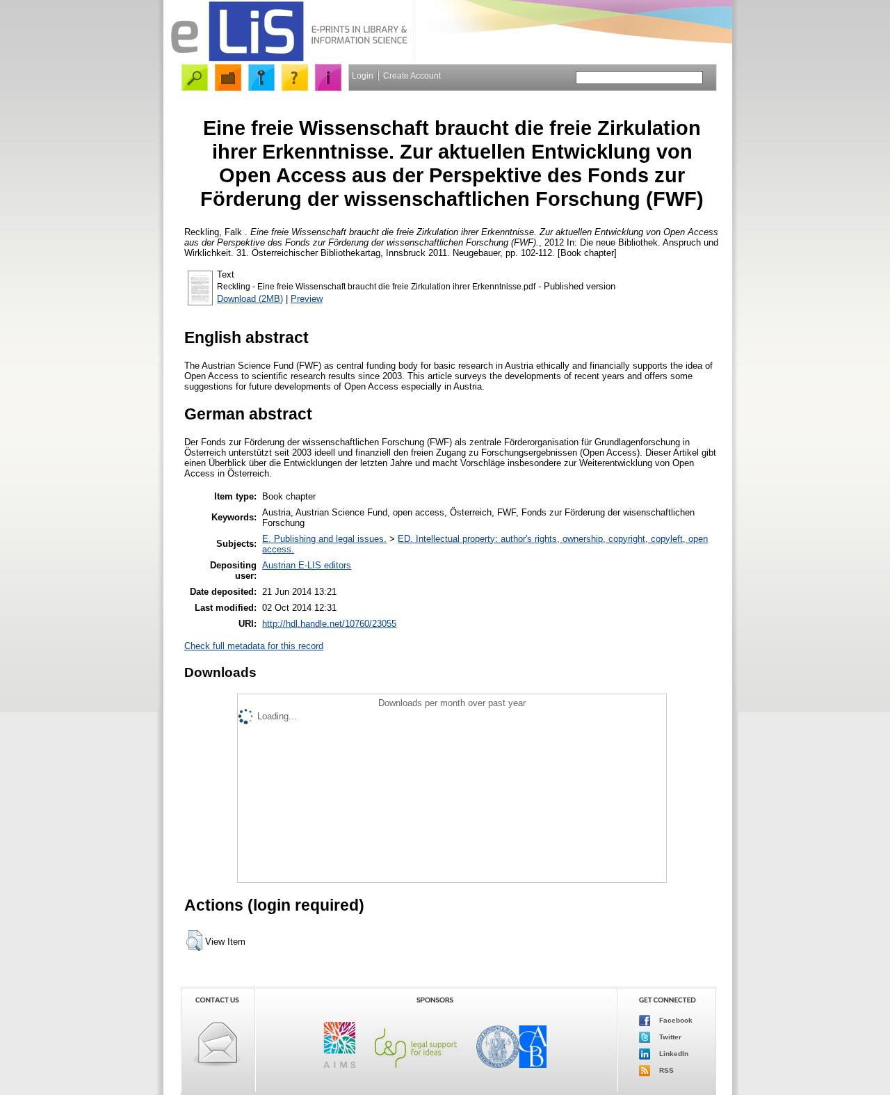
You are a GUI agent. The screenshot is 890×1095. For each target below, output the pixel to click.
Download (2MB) (250, 299)
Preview (307, 299)
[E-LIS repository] (288, 59)
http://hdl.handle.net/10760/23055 (329, 623)
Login (362, 76)
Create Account (412, 76)
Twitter (669, 1037)
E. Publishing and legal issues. (324, 539)
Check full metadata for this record (253, 646)
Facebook (675, 1020)
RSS (665, 1070)
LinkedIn (672, 1053)
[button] (194, 940)
